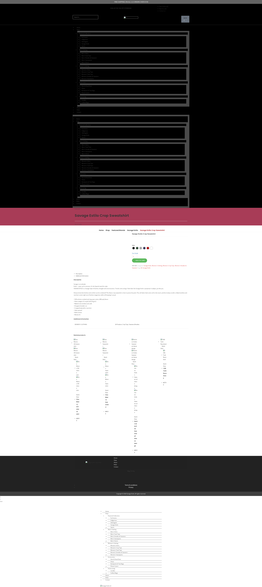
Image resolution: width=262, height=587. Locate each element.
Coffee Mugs (85, 102)
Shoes (83, 88)
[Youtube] (85, 8)
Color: (133, 245)
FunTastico (85, 37)
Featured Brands (118, 230)
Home (78, 27)
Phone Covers (85, 93)
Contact (79, 112)
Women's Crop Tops (168, 266)
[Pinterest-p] (82, 8)
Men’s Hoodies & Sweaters (89, 58)
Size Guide (135, 253)
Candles (84, 100)
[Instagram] (73, 8)
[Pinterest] (183, 462)
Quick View (77, 396)
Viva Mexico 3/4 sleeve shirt (77, 406)
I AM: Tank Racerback (165, 373)
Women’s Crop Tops (87, 72)
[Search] (75, 21)
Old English (85, 42)
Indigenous (85, 39)
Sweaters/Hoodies (134, 324)
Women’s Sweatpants (88, 79)
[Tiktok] (161, 462)
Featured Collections (85, 33)
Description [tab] (79, 274)
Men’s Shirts (85, 53)
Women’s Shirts (86, 70)
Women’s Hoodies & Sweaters (90, 76)
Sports (83, 46)
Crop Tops (125, 324)
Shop (108, 230)
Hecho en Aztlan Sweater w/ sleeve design (136, 433)
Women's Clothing (157, 266)
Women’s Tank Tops (87, 74)
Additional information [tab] (82, 276)
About (78, 108)
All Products (118, 324)
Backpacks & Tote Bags (88, 90)
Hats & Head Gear (87, 86)
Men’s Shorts (85, 62)
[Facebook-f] (76, 8)
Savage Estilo (85, 44)
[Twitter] (79, 8)
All (141, 268)
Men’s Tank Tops (86, 56)
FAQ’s (78, 110)
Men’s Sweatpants (87, 60)
